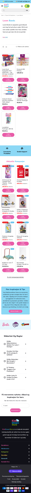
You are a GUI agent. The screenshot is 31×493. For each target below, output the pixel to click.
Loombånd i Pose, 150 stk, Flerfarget (22, 99)
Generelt (4, 458)
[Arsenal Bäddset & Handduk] (23, 171)
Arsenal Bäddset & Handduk (22, 180)
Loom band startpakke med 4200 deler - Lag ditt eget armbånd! (7, 71)
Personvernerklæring (8, 476)
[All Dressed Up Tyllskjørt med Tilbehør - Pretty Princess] (8, 171)
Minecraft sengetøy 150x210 (22, 237)
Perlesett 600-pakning (21, 70)
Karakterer (5, 445)
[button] (2, 6)
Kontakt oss (5, 462)
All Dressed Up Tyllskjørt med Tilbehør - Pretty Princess (7, 182)
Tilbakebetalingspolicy (22, 476)
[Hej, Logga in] (22, 6)
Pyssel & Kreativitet (10, 15)
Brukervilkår (15, 479)
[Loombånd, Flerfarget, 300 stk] (8, 119)
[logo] (15, 422)
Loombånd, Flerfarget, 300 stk (7, 128)
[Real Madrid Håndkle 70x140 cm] (23, 254)
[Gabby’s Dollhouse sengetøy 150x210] (23, 201)
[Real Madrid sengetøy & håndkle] (8, 201)
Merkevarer (5, 449)
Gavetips (4, 455)
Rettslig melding (16, 482)
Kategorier (5, 452)
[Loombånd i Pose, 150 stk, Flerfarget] (23, 90)
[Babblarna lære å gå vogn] (8, 254)
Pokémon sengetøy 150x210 (7, 237)
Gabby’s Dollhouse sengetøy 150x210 (22, 210)
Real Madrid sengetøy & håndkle (8, 210)
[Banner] (6, 324)
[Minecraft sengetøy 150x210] (23, 228)
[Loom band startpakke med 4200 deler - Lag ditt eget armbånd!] (8, 61)
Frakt (8, 479)
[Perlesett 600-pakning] (23, 61)
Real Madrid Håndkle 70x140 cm (22, 263)
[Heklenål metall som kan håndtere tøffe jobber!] (8, 90)
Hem (2, 15)
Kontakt (23, 479)
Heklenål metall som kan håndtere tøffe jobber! (7, 100)
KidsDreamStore (13, 485)
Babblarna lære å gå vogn (7, 263)
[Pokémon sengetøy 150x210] (8, 228)
